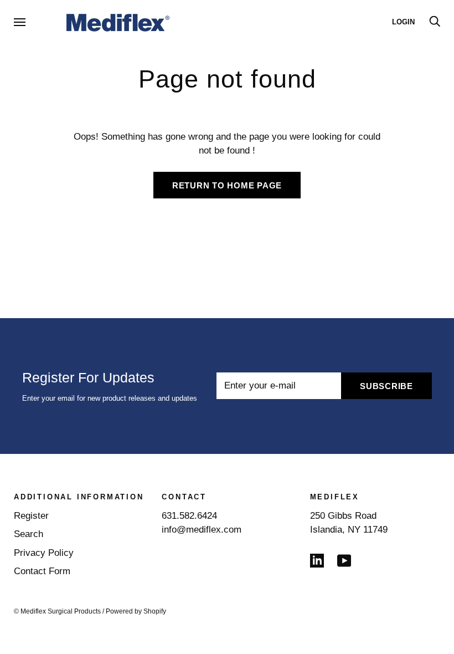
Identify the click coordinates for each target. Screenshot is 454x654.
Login (403, 22)
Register (31, 515)
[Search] (434, 22)
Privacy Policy (44, 553)
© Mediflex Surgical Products (57, 611)
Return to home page (227, 185)
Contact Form (42, 571)
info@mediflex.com (201, 529)
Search (28, 534)
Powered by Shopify (136, 611)
